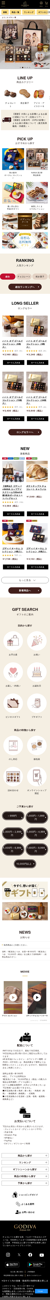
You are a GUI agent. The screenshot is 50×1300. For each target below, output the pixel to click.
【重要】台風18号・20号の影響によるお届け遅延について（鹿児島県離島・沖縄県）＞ (30, 123)
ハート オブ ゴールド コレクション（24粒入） (36, 400)
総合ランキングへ (25, 287)
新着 (5, 12)
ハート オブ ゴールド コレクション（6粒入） (12, 344)
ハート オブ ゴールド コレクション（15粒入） (12, 400)
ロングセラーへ (25, 432)
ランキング (28, 12)
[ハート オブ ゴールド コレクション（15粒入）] (13, 382)
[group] (10, 98)
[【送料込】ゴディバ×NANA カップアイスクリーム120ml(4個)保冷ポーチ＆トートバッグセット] (13, 471)
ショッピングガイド (28, 1194)
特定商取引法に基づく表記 (13, 1275)
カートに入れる (13, 362)
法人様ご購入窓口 (16, 1272)
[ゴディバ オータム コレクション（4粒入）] (13, 533)
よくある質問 (27, 1204)
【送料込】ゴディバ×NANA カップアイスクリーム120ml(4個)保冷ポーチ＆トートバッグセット (12, 492)
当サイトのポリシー (34, 1275)
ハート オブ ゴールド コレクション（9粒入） (36, 344)
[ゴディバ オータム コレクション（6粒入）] (37, 533)
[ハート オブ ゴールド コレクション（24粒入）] (37, 382)
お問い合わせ (28, 1212)
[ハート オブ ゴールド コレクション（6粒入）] (13, 326)
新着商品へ (25, 590)
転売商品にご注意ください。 (16, 945)
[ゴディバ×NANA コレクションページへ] (25, 44)
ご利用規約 (31, 1272)
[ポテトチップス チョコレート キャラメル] (37, 471)
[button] (20, 67)
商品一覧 (15, 12)
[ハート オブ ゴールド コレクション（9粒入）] (37, 326)
